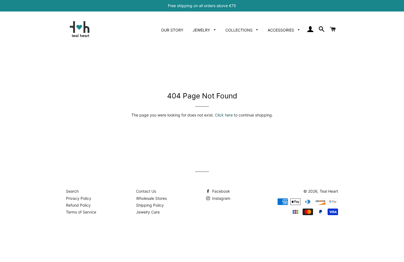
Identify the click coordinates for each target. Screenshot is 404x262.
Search (72, 191)
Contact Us (146, 191)
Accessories (281, 30)
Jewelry (202, 30)
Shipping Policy (150, 205)
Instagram (220, 198)
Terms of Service (81, 212)
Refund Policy (78, 205)
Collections (239, 30)
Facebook (220, 191)
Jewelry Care (148, 212)
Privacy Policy (78, 198)
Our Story (172, 30)
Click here (224, 115)
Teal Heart (329, 191)
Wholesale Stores (151, 198)
